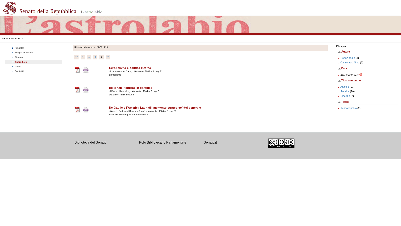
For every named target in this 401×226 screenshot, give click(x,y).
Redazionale (347, 57)
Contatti (19, 71)
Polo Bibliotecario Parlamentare (162, 142)
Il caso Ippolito (348, 108)
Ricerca (18, 57)
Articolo (344, 86)
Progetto (19, 48)
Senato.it (210, 142)
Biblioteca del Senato (90, 142)
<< (76, 56)
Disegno (345, 96)
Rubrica (344, 91)
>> (108, 56)
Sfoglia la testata (23, 52)
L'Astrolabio (14, 38)
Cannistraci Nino (349, 62)
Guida (17, 66)
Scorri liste (21, 62)
